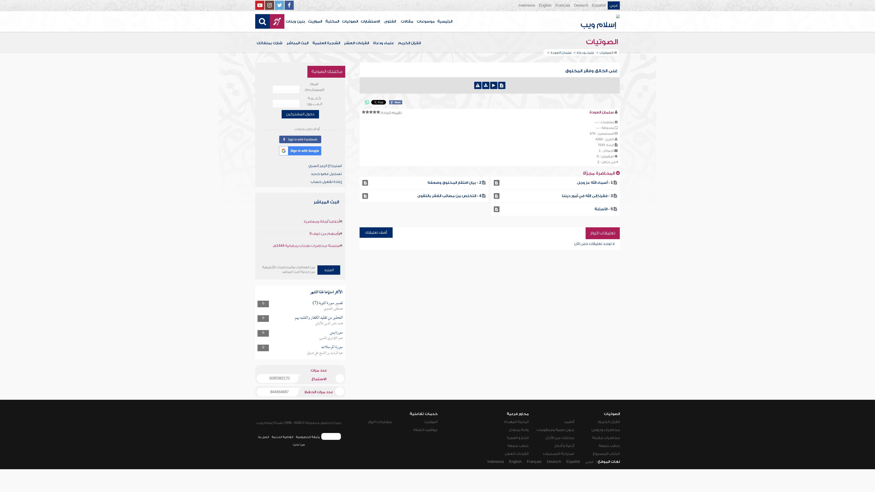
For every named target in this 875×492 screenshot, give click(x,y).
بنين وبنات (295, 21)
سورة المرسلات (332, 347)
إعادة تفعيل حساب (326, 182)
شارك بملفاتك (270, 43)
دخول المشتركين (300, 114)
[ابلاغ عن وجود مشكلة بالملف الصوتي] (477, 85)
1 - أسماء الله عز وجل (595, 183)
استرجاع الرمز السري (325, 166)
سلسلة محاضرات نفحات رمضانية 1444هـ (306, 246)
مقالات (407, 21)
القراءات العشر (356, 43)
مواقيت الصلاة (425, 430)
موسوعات (426, 21)
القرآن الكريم (409, 43)
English (545, 5)
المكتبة (332, 21)
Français (562, 5)
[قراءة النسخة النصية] (501, 85)
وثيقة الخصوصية (308, 437)
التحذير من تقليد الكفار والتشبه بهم (319, 317)
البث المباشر (297, 43)
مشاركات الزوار (380, 422)
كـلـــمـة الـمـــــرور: (314, 101)
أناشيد (569, 422)
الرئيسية (444, 21)
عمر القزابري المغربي (331, 338)
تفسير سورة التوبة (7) (328, 303)
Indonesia (527, 5)
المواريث (315, 21)
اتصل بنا (263, 437)
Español (599, 5)
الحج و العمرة (518, 438)
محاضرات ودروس (606, 430)
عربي (614, 5)
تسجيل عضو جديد (326, 174)
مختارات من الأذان (560, 438)
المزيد (329, 270)
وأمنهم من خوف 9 (324, 234)
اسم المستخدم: (314, 87)
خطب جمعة (609, 446)
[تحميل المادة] (485, 85)
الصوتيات (350, 21)
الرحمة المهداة (516, 422)
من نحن (299, 444)
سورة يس (336, 332)
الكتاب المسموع (606, 454)
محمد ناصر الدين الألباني (329, 323)
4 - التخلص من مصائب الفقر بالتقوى (449, 196)
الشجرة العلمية (326, 43)
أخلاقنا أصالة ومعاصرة (322, 222)
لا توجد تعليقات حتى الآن (594, 244)
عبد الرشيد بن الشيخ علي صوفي (325, 353)
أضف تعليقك (376, 233)
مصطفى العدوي (333, 309)
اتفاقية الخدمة (282, 437)
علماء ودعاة (383, 43)
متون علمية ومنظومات (555, 430)
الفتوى (390, 21)
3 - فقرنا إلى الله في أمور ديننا (587, 196)
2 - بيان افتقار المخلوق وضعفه (454, 183)
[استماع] (493, 85)
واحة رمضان (519, 430)
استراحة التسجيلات (558, 454)
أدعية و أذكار (564, 446)
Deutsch (581, 5)
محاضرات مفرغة (606, 438)
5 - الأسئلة (603, 209)
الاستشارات (370, 21)
